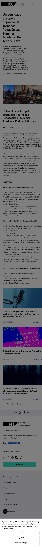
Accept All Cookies (20, 533)
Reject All (21, 538)
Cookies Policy (8, 528)
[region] (21, 532)
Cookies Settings (21, 543)
